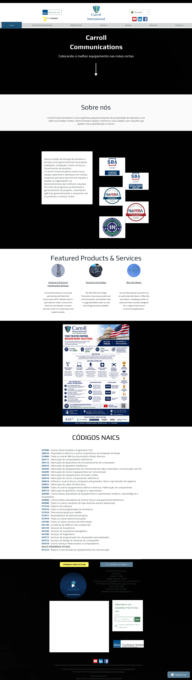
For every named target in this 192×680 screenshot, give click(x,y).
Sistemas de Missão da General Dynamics (107, 671)
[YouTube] (134, 19)
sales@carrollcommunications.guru (116, 591)
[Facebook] (145, 19)
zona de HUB (129, 669)
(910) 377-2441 (121, 589)
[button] (42, 25)
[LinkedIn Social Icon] (140, 19)
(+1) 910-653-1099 (116, 586)
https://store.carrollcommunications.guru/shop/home (98, 678)
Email (117, 615)
